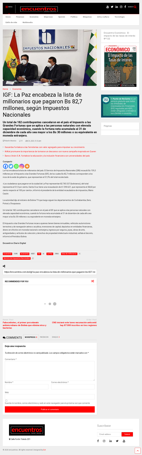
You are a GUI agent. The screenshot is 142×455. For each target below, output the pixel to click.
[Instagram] (21, 166)
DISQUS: (56, 337)
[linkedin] (117, 7)
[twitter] (112, 7)
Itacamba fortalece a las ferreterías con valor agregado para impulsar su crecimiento (45, 147)
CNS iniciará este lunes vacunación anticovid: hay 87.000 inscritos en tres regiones (74, 324)
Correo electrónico (60, 382)
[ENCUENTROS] (37, 12)
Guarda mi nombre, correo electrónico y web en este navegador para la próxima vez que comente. (47, 403)
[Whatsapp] (16, 166)
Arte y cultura (103, 17)
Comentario (11, 359)
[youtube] (107, 7)
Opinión (61, 17)
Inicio (8, 17)
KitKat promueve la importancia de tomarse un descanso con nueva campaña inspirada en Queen (50, 151)
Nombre (9, 382)
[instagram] (121, 7)
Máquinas (87, 17)
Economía (34, 17)
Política (74, 17)
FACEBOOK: (44, 337)
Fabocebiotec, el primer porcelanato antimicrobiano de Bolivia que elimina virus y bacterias (24, 325)
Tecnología (120, 17)
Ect (44, 450)
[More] (27, 166)
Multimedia (28, 22)
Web (7, 392)
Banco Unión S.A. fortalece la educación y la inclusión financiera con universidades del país (47, 156)
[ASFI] (120, 117)
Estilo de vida (11, 22)
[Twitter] (10, 166)
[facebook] (125, 7)
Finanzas (20, 17)
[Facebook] (5, 166)
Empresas (48, 17)
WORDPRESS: (31, 337)
